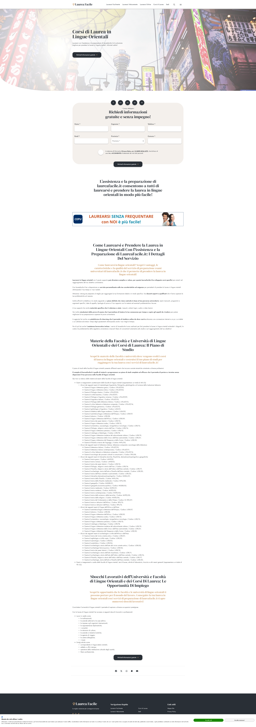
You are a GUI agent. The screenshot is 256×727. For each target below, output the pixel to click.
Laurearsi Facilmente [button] (113, 4)
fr (142, 103)
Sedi (139, 712)
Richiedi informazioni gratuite (127, 164)
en (121, 103)
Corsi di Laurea (143, 708)
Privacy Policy (172, 712)
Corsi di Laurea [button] (158, 4)
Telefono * (151, 124)
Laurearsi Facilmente (116, 708)
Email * (77, 136)
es (135, 103)
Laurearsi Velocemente (117, 712)
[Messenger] (132, 671)
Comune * (151, 136)
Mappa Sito (171, 708)
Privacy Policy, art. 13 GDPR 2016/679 (135, 151)
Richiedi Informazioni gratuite (86, 55)
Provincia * (115, 136)
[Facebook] (116, 671)
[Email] (137, 671)
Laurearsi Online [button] (145, 4)
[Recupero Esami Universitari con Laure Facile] (82, 4)
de (127, 103)
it (113, 103)
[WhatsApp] (126, 671)
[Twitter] (121, 671)
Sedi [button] (167, 4)
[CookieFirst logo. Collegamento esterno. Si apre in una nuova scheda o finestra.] (2, 717)
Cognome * (115, 124)
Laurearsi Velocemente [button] (130, 4)
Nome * (77, 124)
